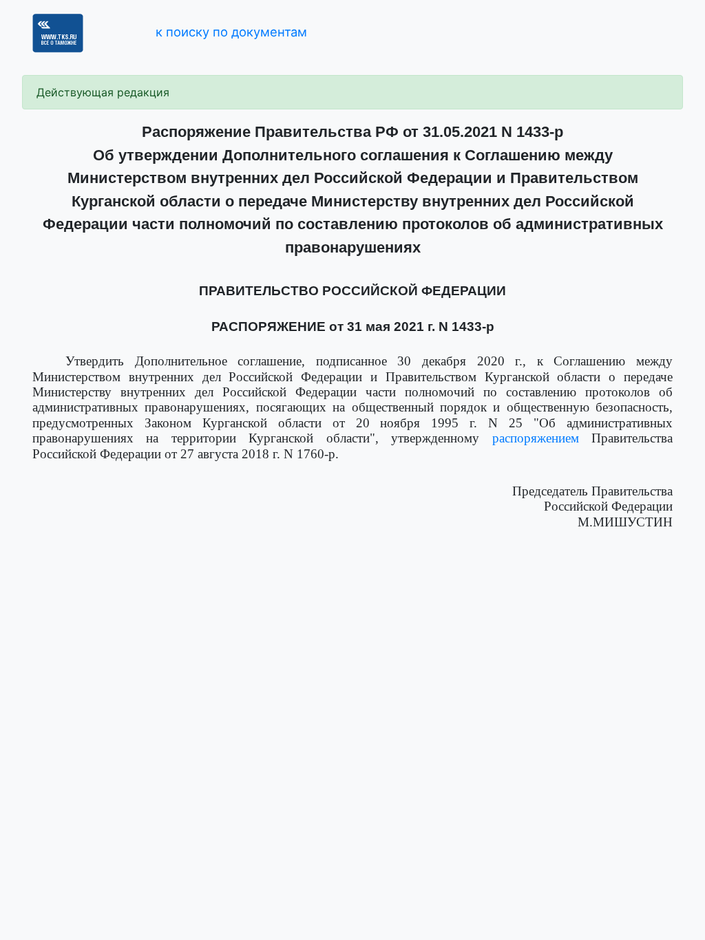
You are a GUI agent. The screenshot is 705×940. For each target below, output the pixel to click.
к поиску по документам (231, 31)
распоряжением (535, 438)
